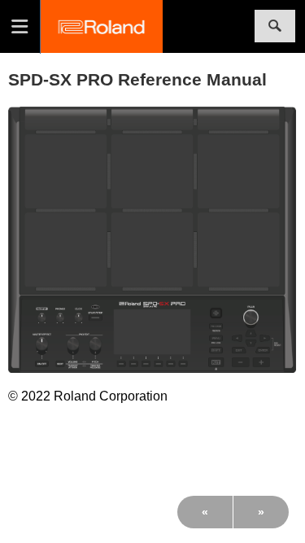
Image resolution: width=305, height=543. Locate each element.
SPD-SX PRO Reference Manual (137, 79)
